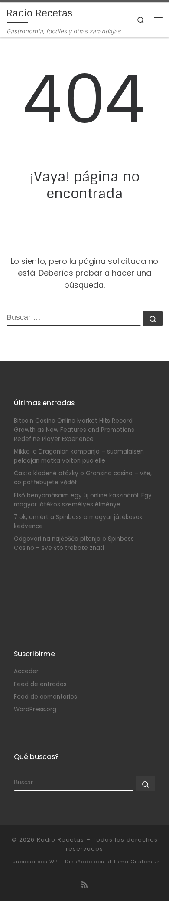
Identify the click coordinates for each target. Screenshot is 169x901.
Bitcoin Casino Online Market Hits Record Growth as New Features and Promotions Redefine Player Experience (74, 430)
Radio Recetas (60, 839)
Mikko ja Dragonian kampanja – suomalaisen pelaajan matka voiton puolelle (79, 456)
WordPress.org (35, 709)
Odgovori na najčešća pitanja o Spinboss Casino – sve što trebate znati (74, 543)
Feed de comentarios (45, 697)
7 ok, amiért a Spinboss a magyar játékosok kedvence (78, 521)
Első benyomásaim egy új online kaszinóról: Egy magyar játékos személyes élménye (83, 500)
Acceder (26, 671)
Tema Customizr (136, 861)
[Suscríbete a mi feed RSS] (84, 884)
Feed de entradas (40, 684)
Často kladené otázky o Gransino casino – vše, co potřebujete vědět (83, 478)
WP (53, 861)
